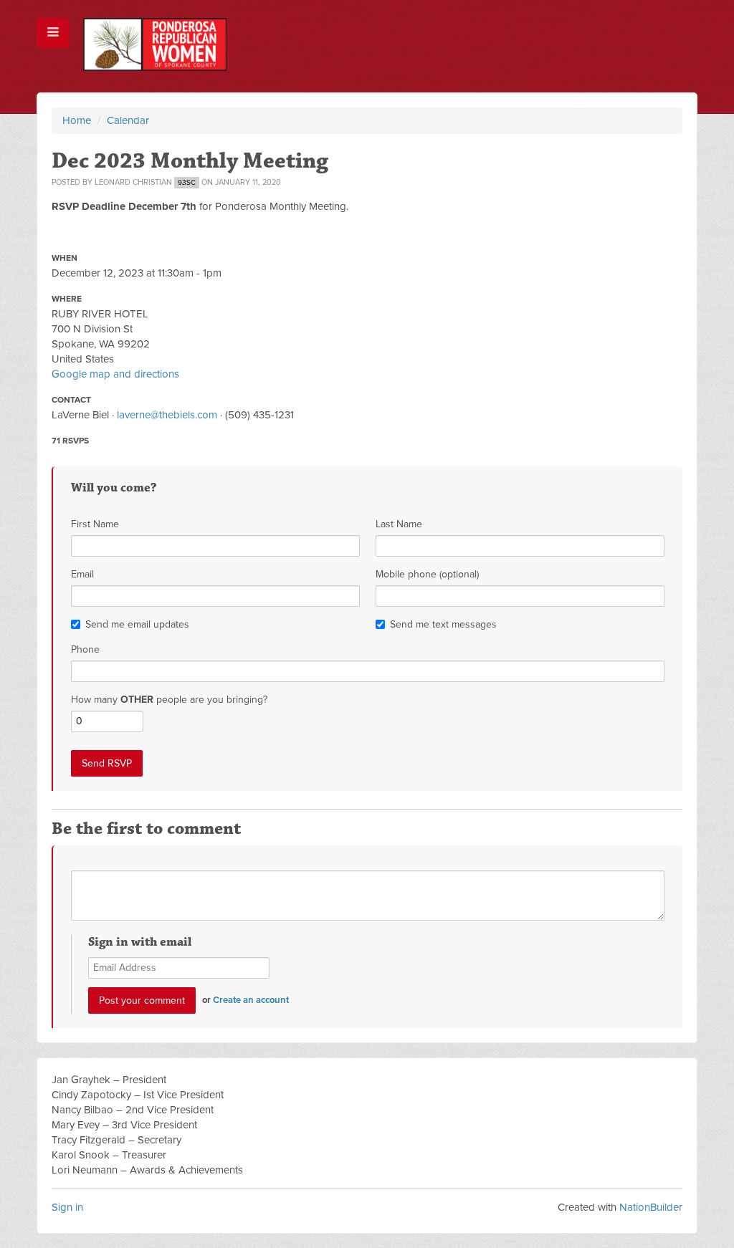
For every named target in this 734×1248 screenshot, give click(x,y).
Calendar (128, 120)
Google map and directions (115, 374)
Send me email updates (137, 624)
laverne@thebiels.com (167, 414)
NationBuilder (650, 1207)
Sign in (67, 1207)
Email (82, 574)
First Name (95, 524)
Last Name (399, 524)
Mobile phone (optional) (427, 574)
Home (76, 120)
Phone (85, 649)
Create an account (251, 1000)
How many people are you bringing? (169, 699)
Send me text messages (443, 624)
